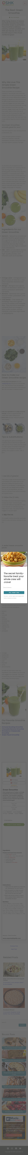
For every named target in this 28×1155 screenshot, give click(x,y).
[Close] (25, 553)
